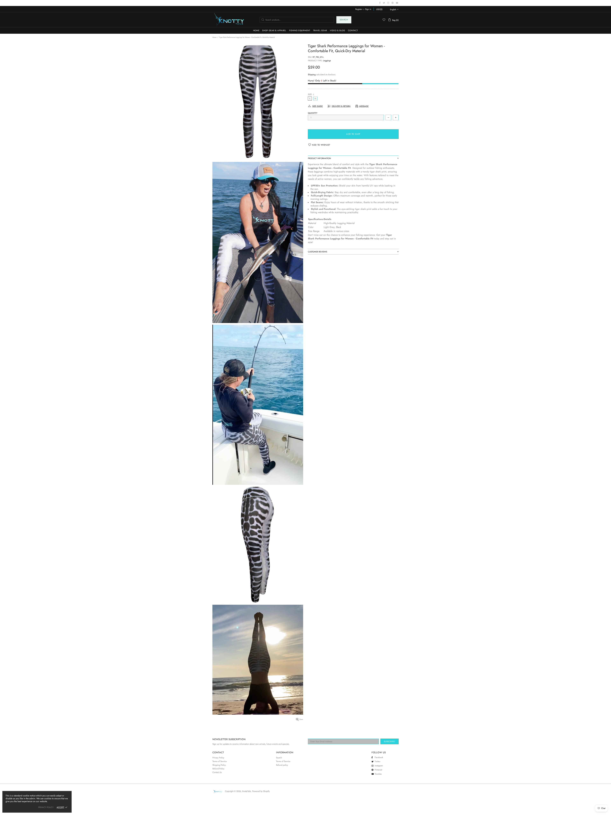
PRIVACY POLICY (45, 807)
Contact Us (217, 772)
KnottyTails (229, 20)
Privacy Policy (218, 757)
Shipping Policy (219, 765)
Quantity (312, 113)
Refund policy (282, 765)
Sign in (368, 9)
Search (344, 19)
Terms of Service (219, 761)
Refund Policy (218, 768)
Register (358, 9)
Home (214, 37)
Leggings (327, 60)
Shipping (312, 74)
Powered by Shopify (261, 791)
